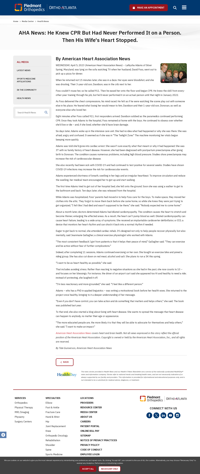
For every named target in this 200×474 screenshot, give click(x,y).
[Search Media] (46, 112)
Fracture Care (53, 412)
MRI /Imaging (22, 412)
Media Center (28, 21)
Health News (24, 98)
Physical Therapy (24, 407)
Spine (48, 449)
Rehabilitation (53, 440)
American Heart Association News (73, 333)
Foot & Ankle (52, 407)
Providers (86, 402)
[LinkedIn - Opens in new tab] (163, 415)
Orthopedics (21, 402)
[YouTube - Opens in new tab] (170, 415)
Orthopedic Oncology (57, 435)
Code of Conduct (91, 449)
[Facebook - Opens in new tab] (149, 415)
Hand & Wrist (52, 416)
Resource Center (91, 407)
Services (20, 398)
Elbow (49, 402)
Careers (85, 421)
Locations (87, 398)
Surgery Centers (23, 421)
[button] (175, 8)
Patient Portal (89, 426)
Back (65, 362)
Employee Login (90, 454)
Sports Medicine (54, 454)
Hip (47, 421)
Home (15, 21)
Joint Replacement (56, 426)
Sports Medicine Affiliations (26, 80)
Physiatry (19, 416)
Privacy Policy (89, 445)
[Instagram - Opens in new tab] (177, 415)
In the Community (26, 90)
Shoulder (50, 445)
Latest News (23, 70)
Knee (48, 430)
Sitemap (85, 435)
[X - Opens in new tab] (156, 415)
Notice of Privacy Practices (98, 440)
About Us (86, 416)
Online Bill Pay (89, 430)
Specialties (53, 398)
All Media (23, 62)
